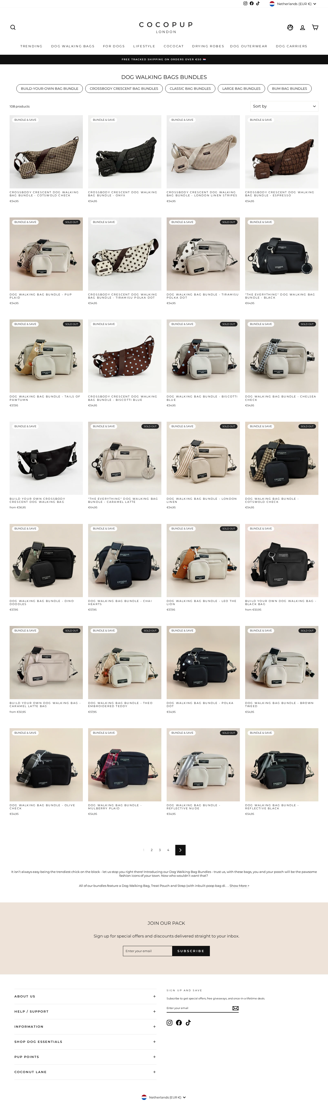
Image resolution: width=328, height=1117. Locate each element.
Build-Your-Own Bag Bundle (49, 88)
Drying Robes (208, 46)
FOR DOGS (114, 46)
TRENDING (32, 46)
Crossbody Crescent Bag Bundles (124, 88)
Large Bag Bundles (241, 88)
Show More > (239, 886)
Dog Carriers (292, 46)
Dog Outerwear (249, 46)
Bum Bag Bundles (289, 88)
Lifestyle (145, 46)
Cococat (174, 46)
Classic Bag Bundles (190, 88)
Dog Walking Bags (73, 46)
